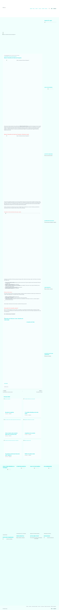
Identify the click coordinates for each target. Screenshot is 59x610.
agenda (31, 8)
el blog (27, 606)
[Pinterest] (55, 8)
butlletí (43, 8)
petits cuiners (6, 386)
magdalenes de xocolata (30, 433)
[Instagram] (54, 8)
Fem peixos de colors (39, 391)
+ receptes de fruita (30, 322)
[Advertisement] (22, 26)
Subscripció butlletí (34, 606)
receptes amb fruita (13, 56)
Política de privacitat (47, 606)
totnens (7, 413)
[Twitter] (52, 8)
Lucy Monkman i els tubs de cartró (8, 391)
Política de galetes (53, 606)
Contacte (30, 606)
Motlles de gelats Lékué (30, 453)
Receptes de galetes (9, 412)
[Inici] (4, 55)
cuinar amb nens (6, 56)
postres (10, 56)
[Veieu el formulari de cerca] (49, 8)
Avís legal (42, 606)
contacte (46, 8)
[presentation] (13, 404)
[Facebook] (51, 8)
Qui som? (39, 606)
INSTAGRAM (6, 383)
